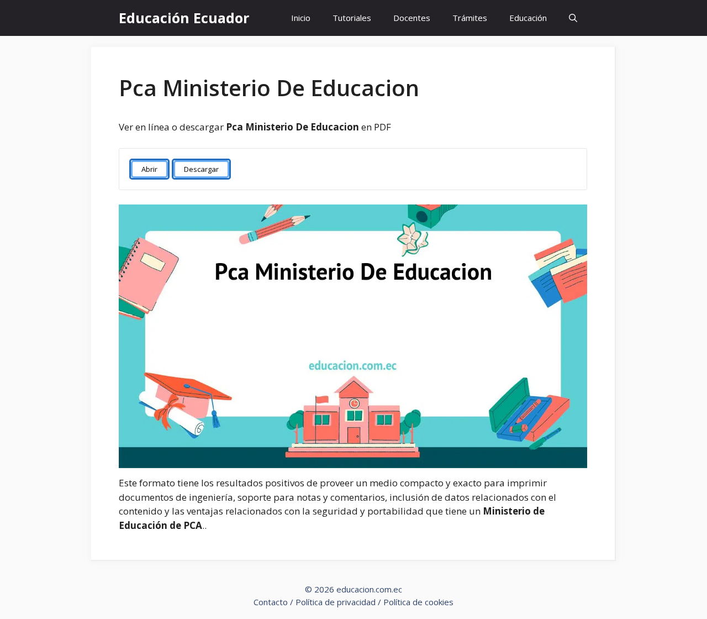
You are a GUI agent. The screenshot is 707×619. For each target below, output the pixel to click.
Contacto (271, 601)
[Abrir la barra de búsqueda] (573, 18)
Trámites (469, 17)
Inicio (300, 17)
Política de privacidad (336, 601)
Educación (528, 17)
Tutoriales (352, 17)
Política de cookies (418, 601)
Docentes (411, 17)
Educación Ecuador (184, 17)
